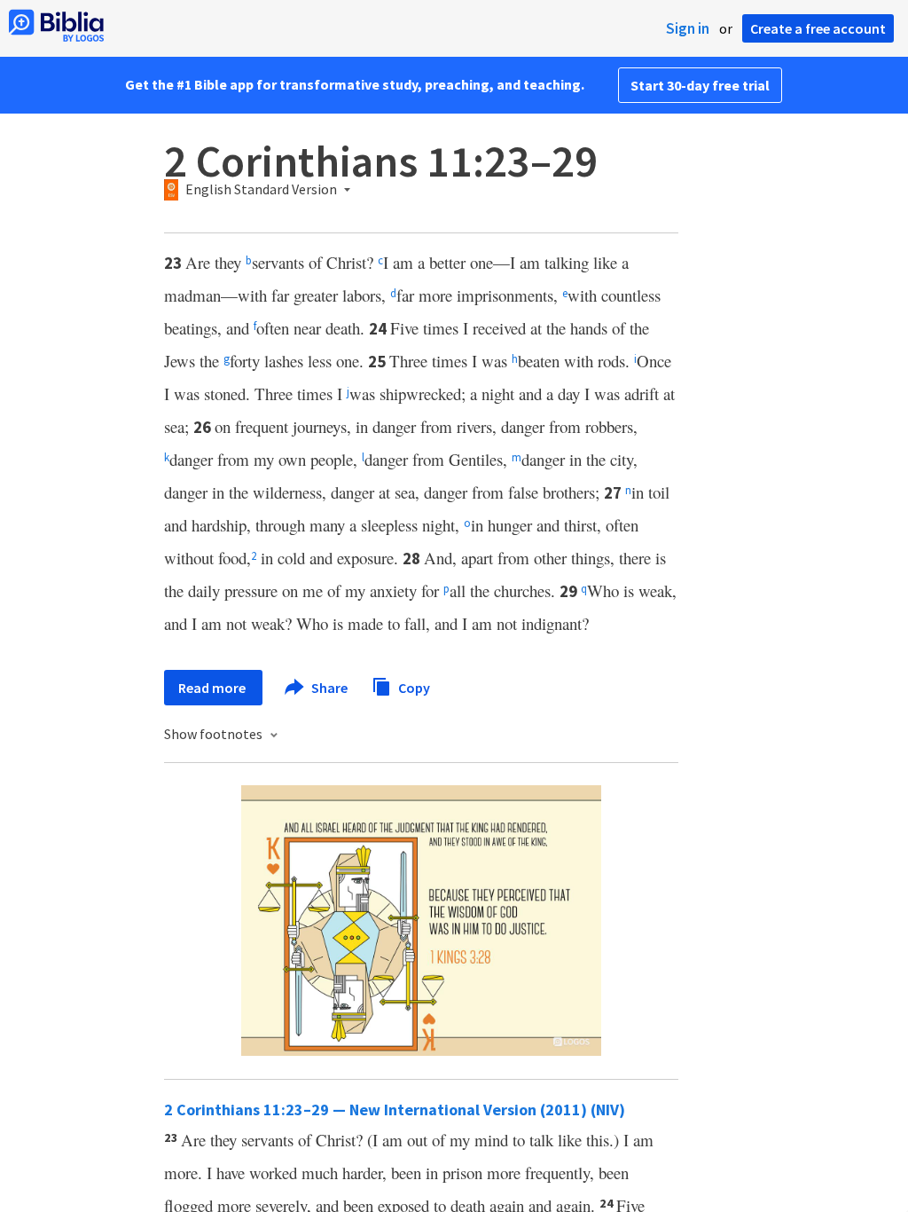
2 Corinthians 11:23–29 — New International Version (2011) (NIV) (394, 1109)
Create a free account (818, 28)
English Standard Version (261, 190)
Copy (412, 687)
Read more (213, 688)
